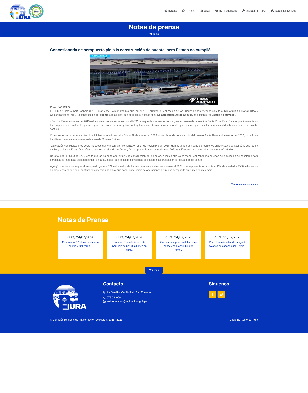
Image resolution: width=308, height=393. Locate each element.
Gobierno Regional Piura (244, 319)
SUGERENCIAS (285, 11)
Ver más (154, 270)
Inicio (155, 34)
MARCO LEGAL (255, 11)
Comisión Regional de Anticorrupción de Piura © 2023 (83, 319)
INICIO (172, 11)
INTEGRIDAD (227, 11)
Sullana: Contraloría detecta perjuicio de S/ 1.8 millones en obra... (129, 246)
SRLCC (190, 11)
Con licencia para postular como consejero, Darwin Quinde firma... (178, 246)
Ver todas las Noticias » (244, 184)
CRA (206, 11)
